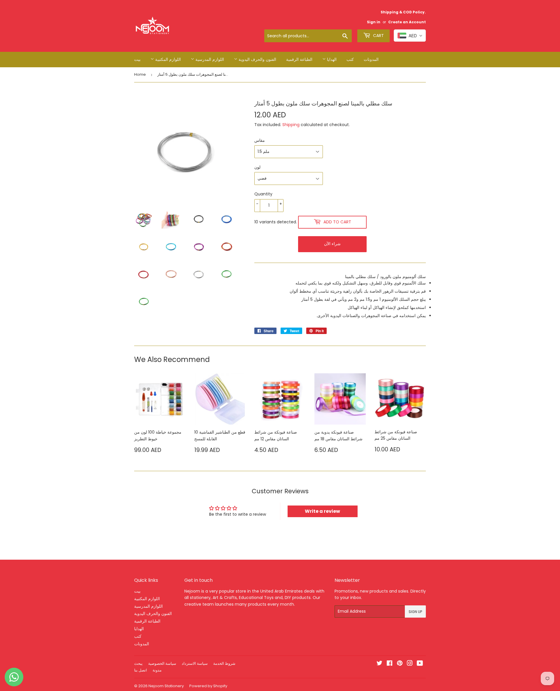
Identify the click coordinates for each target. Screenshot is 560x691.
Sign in (373, 22)
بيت (137, 59)
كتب (350, 59)
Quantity (263, 194)
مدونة (157, 670)
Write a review (322, 511)
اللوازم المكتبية (167, 59)
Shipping (291, 125)
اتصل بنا (140, 670)
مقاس (259, 140)
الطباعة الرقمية (299, 59)
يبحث (138, 663)
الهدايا (331, 59)
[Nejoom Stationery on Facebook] (389, 664)
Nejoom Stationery (166, 686)
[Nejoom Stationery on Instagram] (410, 664)
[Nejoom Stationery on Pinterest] (400, 664)
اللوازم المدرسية (209, 59)
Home (140, 74)
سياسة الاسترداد (195, 663)
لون (257, 167)
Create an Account (407, 22)
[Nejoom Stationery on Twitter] (379, 664)
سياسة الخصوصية (162, 663)
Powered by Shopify (208, 686)
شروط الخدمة (224, 663)
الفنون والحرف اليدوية (256, 59)
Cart (378, 35)
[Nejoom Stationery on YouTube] (420, 664)
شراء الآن (332, 244)
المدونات (371, 59)
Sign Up (415, 611)
